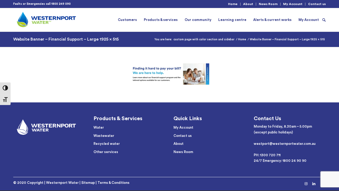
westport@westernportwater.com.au (284, 143)
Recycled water (106, 143)
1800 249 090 (61, 3)
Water (98, 127)
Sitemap (88, 182)
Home (233, 4)
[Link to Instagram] (306, 184)
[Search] (324, 20)
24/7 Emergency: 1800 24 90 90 (280, 160)
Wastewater (103, 135)
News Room (268, 4)
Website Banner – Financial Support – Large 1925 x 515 (66, 39)
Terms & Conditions (113, 182)
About (248, 4)
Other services (105, 152)
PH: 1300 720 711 (267, 155)
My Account (292, 4)
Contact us (317, 4)
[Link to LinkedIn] (314, 184)
